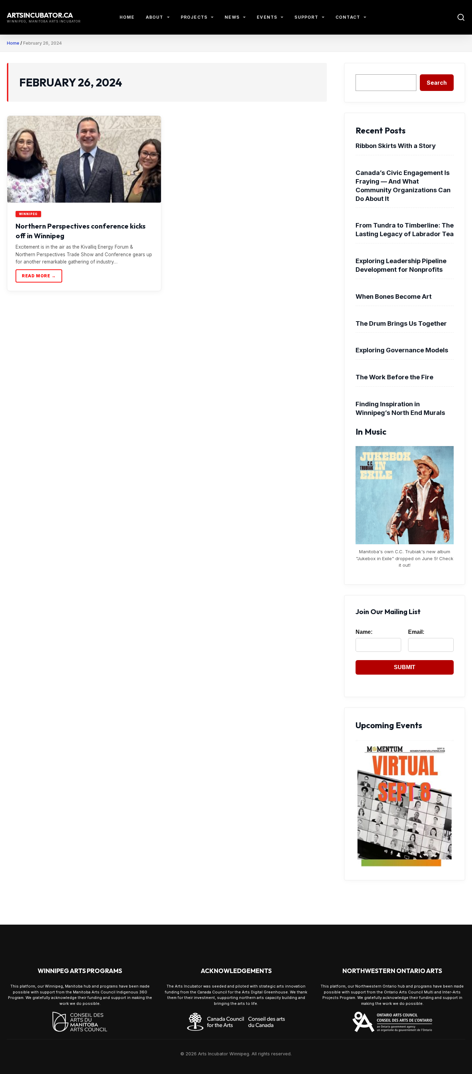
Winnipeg (28, 214)
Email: (416, 632)
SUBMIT (404, 667)
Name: (364, 632)
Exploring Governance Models (402, 350)
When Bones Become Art (394, 296)
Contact (348, 17)
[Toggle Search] (461, 17)
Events (267, 17)
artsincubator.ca (40, 15)
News (232, 17)
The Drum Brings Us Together (401, 323)
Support (306, 17)
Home (127, 17)
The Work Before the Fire (394, 377)
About (154, 17)
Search (437, 82)
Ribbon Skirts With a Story (396, 145)
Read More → (39, 275)
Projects (194, 17)
